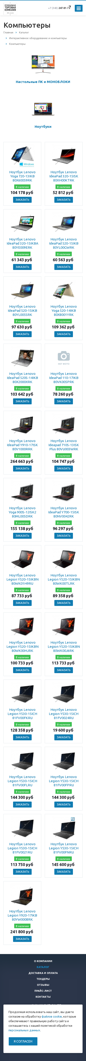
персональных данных (24, 1030)
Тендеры (43, 979)
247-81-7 (58, 8)
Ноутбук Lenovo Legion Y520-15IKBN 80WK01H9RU (22, 579)
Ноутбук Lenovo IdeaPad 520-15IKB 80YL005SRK (22, 310)
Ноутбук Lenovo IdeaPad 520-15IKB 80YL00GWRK (63, 243)
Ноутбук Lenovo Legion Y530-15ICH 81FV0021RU (22, 848)
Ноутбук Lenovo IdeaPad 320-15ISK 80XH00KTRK (63, 176)
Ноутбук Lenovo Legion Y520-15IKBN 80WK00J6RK (64, 646)
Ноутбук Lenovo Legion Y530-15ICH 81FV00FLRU (22, 781)
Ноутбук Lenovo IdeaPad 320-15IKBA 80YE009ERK (22, 243)
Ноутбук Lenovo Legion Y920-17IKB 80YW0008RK (22, 915)
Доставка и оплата (43, 973)
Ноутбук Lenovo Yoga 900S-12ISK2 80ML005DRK (22, 512)
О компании (43, 961)
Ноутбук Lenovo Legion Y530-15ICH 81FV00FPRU (63, 781)
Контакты (43, 996)
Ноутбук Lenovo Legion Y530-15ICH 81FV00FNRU (63, 848)
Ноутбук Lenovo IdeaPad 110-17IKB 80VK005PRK (63, 378)
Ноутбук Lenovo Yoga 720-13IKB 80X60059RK (22, 176)
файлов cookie (52, 1016)
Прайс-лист (43, 990)
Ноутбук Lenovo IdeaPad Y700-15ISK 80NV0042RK (63, 512)
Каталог (43, 967)
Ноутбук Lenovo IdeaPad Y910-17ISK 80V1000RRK (22, 445)
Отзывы (43, 985)
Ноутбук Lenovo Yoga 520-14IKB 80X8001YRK (63, 310)
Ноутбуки (43, 126)
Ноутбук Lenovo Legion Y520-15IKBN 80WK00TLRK (64, 579)
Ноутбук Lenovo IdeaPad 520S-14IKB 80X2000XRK (22, 378)
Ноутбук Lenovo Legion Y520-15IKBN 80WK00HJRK (22, 646)
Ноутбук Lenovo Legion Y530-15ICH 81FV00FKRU (22, 714)
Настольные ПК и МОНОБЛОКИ (43, 82)
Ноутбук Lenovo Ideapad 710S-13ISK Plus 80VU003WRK (63, 445)
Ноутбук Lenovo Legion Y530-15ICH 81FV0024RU (63, 714)
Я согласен (23, 1041)
